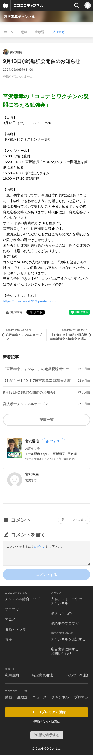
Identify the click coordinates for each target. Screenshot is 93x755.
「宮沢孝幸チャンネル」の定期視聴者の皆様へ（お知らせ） (38, 369)
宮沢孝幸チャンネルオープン (25, 404)
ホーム (8, 32)
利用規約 (12, 675)
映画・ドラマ (15, 629)
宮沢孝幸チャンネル (19, 16)
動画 (24, 32)
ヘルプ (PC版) (77, 675)
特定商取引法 (42, 675)
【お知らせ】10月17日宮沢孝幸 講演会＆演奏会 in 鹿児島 (38, 380)
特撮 (8, 639)
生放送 (39, 32)
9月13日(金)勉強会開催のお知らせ (30, 392)
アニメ (10, 619)
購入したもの (61, 613)
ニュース (40, 697)
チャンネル (60, 697)
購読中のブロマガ (65, 623)
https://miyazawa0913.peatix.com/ (29, 301)
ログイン (40, 546)
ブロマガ (58, 32)
